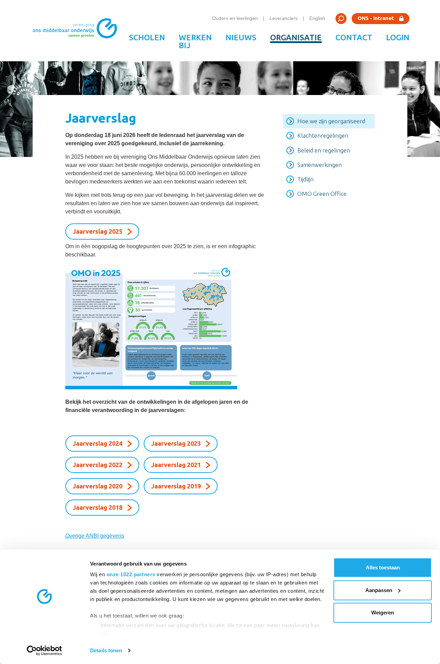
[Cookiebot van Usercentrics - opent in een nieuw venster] (44, 650)
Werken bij (195, 41)
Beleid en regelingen (323, 150)
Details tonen (106, 650)
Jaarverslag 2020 (97, 486)
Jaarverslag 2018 (97, 507)
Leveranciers (284, 18)
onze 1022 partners (131, 574)
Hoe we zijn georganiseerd (331, 121)
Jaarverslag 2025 (97, 231)
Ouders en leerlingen (235, 18)
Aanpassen (378, 590)
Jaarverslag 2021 (176, 464)
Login (397, 37)
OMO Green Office (321, 193)
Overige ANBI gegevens (94, 536)
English (317, 18)
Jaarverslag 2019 (176, 486)
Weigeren (382, 612)
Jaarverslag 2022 (97, 464)
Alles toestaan (383, 567)
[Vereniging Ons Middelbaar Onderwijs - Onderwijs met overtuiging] (77, 31)
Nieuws (241, 37)
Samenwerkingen (319, 164)
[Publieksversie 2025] (165, 326)
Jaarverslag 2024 (97, 443)
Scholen (147, 37)
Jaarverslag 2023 (176, 443)
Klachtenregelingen (322, 135)
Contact (354, 37)
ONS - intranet (376, 18)
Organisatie (296, 37)
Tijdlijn (305, 179)
